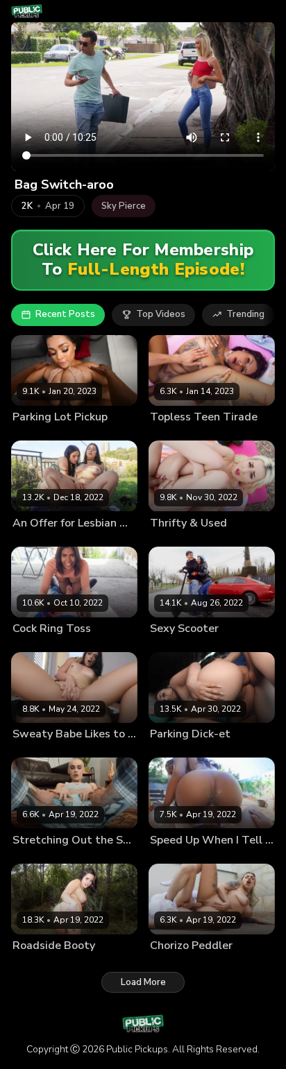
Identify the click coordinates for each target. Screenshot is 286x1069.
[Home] (26, 11)
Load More (143, 982)
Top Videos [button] (160, 314)
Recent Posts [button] (65, 314)
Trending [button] (245, 314)
